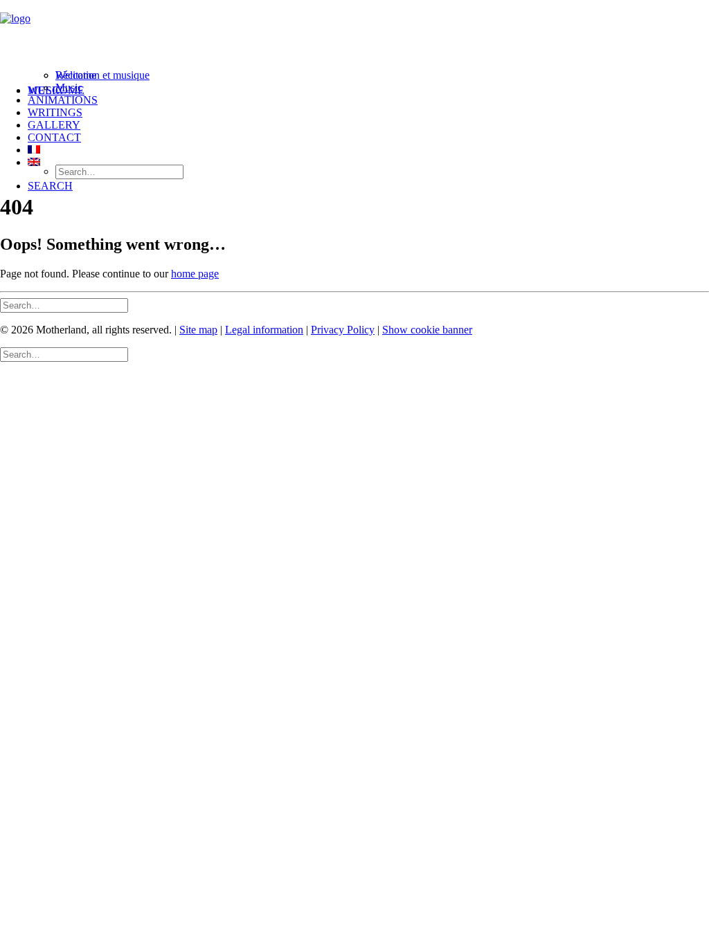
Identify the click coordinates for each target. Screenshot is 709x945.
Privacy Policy (343, 330)
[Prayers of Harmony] (354, 36)
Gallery (54, 125)
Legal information (264, 330)
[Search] (64, 305)
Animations (63, 100)
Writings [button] (55, 112)
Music (68, 87)
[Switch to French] (34, 150)
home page (195, 273)
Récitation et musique (102, 75)
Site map (198, 330)
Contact (54, 137)
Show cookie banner (427, 330)
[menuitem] (368, 89)
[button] (50, 186)
